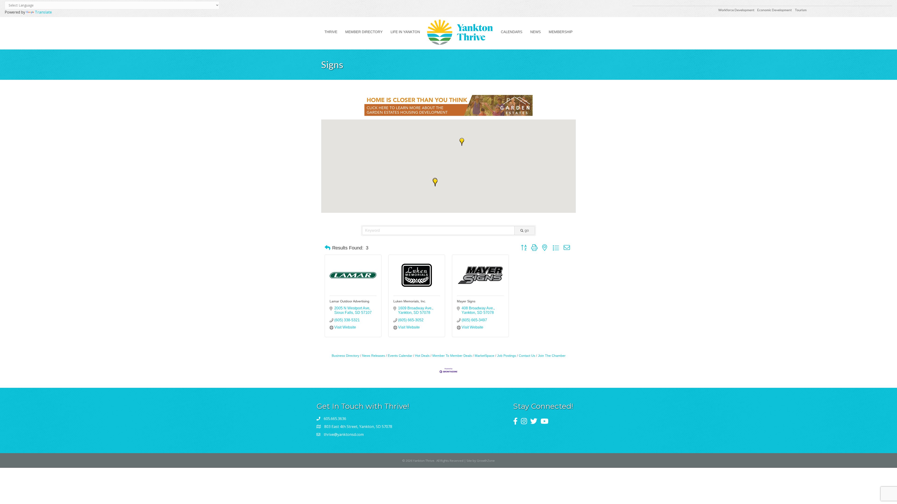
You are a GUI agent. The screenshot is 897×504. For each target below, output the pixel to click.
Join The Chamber (552, 355)
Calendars (511, 32)
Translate (43, 12)
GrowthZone (486, 460)
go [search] (527, 230)
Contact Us (527, 355)
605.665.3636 (335, 418)
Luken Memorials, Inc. (409, 301)
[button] (435, 182)
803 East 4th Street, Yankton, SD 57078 (358, 426)
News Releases (373, 355)
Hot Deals (422, 355)
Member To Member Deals (452, 355)
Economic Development (775, 10)
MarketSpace (484, 355)
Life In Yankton (405, 32)
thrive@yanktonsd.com (344, 434)
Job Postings (506, 355)
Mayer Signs (466, 301)
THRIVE (330, 32)
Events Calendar (400, 355)
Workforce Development (736, 10)
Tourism (801, 10)
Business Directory (345, 355)
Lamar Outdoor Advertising (349, 301)
